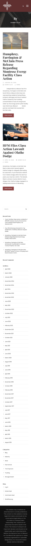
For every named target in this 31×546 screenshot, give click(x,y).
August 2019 (8, 362)
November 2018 (9, 382)
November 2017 (9, 398)
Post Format (8, 465)
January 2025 (8, 277)
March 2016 (8, 426)
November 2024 (9, 285)
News (18, 84)
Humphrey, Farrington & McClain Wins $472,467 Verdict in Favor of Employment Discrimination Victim (16, 251)
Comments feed (9, 495)
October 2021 (8, 337)
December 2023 (9, 293)
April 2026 (7, 269)
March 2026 (8, 273)
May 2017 (7, 418)
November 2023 (9, 297)
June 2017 (7, 414)
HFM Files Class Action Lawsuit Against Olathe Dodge (14, 150)
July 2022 (7, 317)
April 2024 (7, 289)
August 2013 (8, 442)
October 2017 (8, 402)
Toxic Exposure (9, 469)
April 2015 (7, 434)
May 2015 (7, 430)
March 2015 (8, 438)
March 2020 (8, 358)
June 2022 (8, 321)
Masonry (7, 456)
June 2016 (7, 422)
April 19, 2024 (9, 160)
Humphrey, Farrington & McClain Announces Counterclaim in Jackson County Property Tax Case (15, 244)
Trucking (7, 473)
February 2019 (9, 378)
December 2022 (9, 309)
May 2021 (7, 345)
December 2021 (9, 329)
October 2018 (8, 386)
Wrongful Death (9, 477)
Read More (8, 115)
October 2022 (9, 313)
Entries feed (8, 491)
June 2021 (7, 341)
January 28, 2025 (10, 82)
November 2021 (9, 333)
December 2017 (9, 394)
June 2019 (7, 370)
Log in (6, 487)
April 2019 (7, 374)
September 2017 (9, 406)
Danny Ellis (9, 84)
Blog (6, 452)
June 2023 (8, 301)
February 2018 (9, 390)
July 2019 (7, 366)
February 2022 (9, 325)
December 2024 (9, 281)
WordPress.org (9, 499)
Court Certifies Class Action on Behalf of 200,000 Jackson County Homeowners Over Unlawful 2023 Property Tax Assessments (16, 222)
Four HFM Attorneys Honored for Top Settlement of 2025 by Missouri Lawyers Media (16, 229)
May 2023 (7, 305)
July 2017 (7, 410)
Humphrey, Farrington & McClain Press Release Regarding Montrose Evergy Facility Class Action (14, 66)
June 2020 (8, 353)
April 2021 (7, 349)
